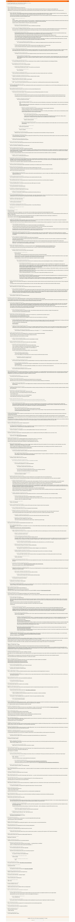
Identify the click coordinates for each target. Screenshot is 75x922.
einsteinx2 (9, 412)
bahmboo (11, 163)
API (35, 918)
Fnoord (13, 18)
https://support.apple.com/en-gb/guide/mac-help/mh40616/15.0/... (36, 761)
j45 (24, 118)
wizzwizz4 (11, 475)
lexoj (10, 375)
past (15, 1)
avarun (13, 288)
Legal (40, 918)
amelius (9, 658)
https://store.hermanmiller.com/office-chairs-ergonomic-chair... (33, 563)
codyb (20, 101)
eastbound (13, 325)
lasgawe (9, 833)
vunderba (13, 359)
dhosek (11, 846)
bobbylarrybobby (14, 231)
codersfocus (12, 285)
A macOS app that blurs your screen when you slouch (17, 3)
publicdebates (10, 864)
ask (21, 1)
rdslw (8, 209)
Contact (46, 918)
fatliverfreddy (9, 827)
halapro (11, 740)
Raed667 (9, 839)
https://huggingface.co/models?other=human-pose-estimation (17, 660)
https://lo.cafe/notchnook (54, 707)
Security (37, 918)
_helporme (9, 771)
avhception (9, 912)
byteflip (9, 821)
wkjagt (11, 428)
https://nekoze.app (10, 589)
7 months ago (13, 4)
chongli (11, 144)
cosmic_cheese (12, 302)
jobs (26, 1)
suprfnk (13, 236)
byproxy (11, 434)
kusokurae (11, 734)
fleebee (11, 280)
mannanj (13, 367)
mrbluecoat (16, 532)
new (13, 1)
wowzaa (13, 48)
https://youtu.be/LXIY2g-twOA (46, 590)
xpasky (11, 456)
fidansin (9, 873)
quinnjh (13, 172)
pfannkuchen (23, 107)
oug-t (8, 876)
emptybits (16, 535)
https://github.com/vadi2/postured (15, 815)
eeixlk (8, 879)
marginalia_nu (12, 197)
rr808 (13, 134)
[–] (20, 12)
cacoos (9, 861)
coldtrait (13, 138)
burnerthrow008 (14, 449)
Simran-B (9, 737)
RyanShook (9, 781)
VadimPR (9, 888)
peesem (11, 752)
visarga (16, 52)
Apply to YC (43, 918)
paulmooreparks (12, 157)
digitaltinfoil (11, 206)
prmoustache (16, 517)
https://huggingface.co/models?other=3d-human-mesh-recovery (18, 662)
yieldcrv (9, 643)
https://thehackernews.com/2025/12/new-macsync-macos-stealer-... (21, 447)
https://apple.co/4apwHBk (28, 868)
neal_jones (16, 44)
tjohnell (16, 252)
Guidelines (29, 918)
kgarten (9, 586)
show (23, 1)
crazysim (11, 200)
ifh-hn (8, 777)
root (19, 18)
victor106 (13, 249)
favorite (20, 4)
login (68, 1)
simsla (11, 141)
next (14, 6)
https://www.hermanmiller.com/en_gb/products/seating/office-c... (21, 527)
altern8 (9, 747)
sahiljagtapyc (9, 722)
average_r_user (14, 27)
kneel (8, 717)
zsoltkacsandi (10, 650)
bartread (11, 147)
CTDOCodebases (12, 203)
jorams (16, 452)
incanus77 (9, 421)
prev (26, 27)
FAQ (31, 918)
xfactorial (9, 437)
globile (11, 166)
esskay (13, 529)
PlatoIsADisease (12, 390)
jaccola (11, 12)
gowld (11, 294)
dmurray (11, 849)
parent (17, 12)
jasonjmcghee (10, 297)
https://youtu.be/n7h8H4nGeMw (22, 435)
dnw (11, 4)
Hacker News (10, 1)
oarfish (9, 370)
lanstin (23, 121)
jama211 (9, 431)
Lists (33, 918)
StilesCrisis (16, 462)
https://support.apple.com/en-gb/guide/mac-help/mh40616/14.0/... (48, 762)
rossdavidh (11, 424)
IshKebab (13, 492)
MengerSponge (12, 313)
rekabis (9, 787)
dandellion (13, 154)
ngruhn (13, 855)
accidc (9, 710)
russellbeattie (9, 637)
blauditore (9, 521)
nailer (8, 774)
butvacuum (16, 24)
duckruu (16, 352)
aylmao (11, 398)
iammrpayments (10, 870)
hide (16, 4)
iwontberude (11, 386)
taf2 (8, 767)
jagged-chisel (12, 842)
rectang (11, 332)
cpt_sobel (13, 744)
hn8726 (16, 612)
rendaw (9, 726)
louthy (11, 524)
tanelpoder (9, 592)
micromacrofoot (14, 459)
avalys (9, 6)
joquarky (11, 378)
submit (28, 1)
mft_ (20, 274)
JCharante (16, 472)
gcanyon (11, 891)
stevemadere (14, 562)
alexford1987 (16, 514)
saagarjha (18, 98)
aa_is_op (9, 882)
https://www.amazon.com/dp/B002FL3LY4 (23, 620)
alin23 (11, 443)
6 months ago (17, 138)
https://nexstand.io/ (15, 323)
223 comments (23, 4)
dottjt (8, 824)
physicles (13, 319)
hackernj (9, 836)
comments (18, 1)
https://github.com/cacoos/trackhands (26, 862)
